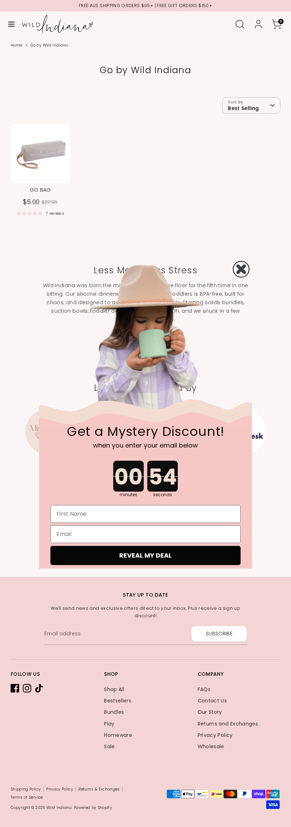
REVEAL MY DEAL (145, 555)
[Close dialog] (241, 269)
